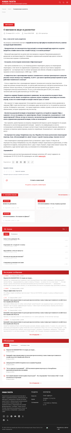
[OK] (28, 162)
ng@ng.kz (49, 395)
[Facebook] (20, 162)
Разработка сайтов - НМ (62, 428)
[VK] (24, 162)
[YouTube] (15, 416)
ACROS (6, 275)
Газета (9, 9)
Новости (33, 396)
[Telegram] (17, 162)
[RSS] (7, 420)
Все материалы (63, 195)
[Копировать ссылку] (32, 162)
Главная (4, 9)
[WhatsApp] (13, 162)
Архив (33, 399)
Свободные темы (25, 345)
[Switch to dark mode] (63, 2)
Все (64, 229)
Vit (5, 297)
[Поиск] (60, 2)
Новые (6, 234)
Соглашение (34, 402)
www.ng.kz (42, 156)
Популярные (14, 234)
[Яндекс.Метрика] (50, 428)
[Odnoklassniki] (23, 416)
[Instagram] (4, 416)
